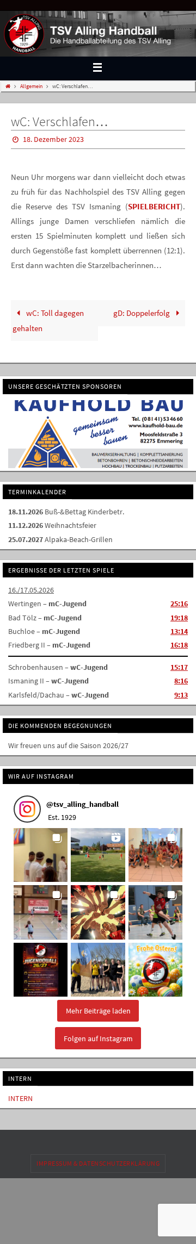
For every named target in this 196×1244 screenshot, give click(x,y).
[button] (41, 851)
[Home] (7, 86)
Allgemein (31, 86)
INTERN (20, 1094)
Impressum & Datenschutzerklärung (98, 1160)
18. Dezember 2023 (53, 139)
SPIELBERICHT (154, 204)
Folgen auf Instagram (98, 1035)
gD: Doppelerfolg (142, 311)
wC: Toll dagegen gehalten (48, 318)
